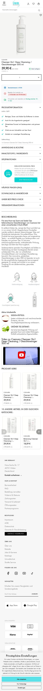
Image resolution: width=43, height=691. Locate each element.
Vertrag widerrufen (15, 534)
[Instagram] (16, 573)
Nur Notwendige (21, 684)
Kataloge (8, 556)
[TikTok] (32, 573)
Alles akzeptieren (21, 679)
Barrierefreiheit (10, 485)
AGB (6, 523)
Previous (4, 431)
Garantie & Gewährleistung (15, 530)
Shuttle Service (10, 562)
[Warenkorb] (38, 4)
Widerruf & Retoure (12, 495)
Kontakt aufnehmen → (13, 475)
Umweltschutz (10, 559)
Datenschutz (9, 526)
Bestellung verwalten (12, 492)
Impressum (9, 520)
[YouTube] (24, 573)
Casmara (4, 59)
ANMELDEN (35, 594)
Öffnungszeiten (10, 505)
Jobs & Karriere (11, 552)
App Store (13, 605)
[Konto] (28, 4)
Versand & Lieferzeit (12, 502)
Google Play (32, 605)
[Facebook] (8, 573)
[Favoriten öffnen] (33, 4)
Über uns (8, 546)
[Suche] (39, 10)
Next (38, 431)
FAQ (6, 488)
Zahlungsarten (10, 498)
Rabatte (8, 549)
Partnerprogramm (12, 508)
